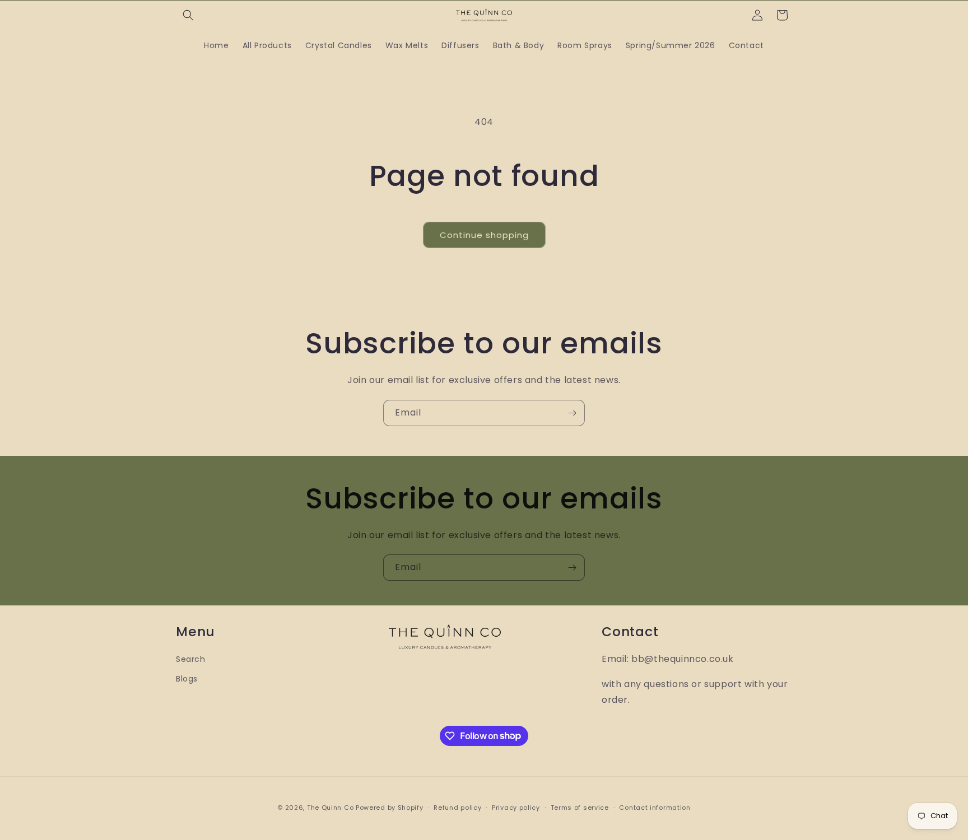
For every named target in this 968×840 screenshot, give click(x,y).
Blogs (187, 678)
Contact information (654, 806)
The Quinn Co (330, 807)
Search (191, 659)
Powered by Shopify (390, 807)
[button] (188, 15)
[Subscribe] (572, 413)
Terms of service (580, 806)
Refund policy (457, 806)
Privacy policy (516, 806)
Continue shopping (484, 235)
